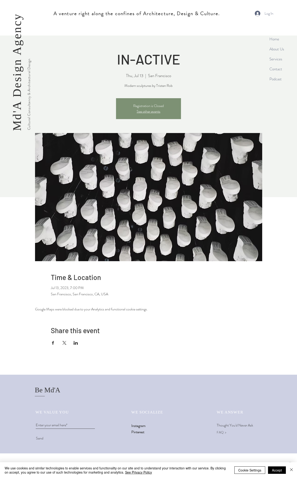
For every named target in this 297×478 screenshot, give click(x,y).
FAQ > (221, 432)
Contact (275, 69)
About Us (276, 49)
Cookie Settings (249, 470)
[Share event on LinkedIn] (76, 343)
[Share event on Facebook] (53, 343)
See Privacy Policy (138, 472)
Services (275, 59)
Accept (277, 470)
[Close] (291, 470)
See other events (148, 111)
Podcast (275, 79)
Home (274, 39)
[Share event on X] (64, 343)
